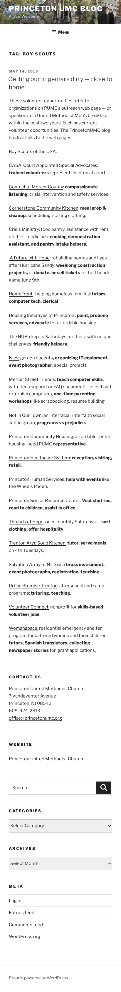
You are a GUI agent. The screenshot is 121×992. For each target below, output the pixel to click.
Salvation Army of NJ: (31, 564)
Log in (15, 900)
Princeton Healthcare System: (40, 457)
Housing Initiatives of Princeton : (42, 315)
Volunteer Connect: (29, 607)
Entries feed (21, 912)
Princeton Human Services (36, 479)
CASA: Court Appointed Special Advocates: (53, 165)
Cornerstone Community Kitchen (43, 208)
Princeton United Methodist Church (46, 758)
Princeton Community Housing (41, 436)
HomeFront (21, 294)
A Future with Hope (29, 258)
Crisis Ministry (24, 229)
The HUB (18, 336)
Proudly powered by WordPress (38, 977)
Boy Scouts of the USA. (33, 151)
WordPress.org (24, 936)
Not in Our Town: (26, 415)
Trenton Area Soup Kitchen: (37, 543)
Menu (63, 31)
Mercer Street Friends (32, 379)
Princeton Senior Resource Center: (45, 500)
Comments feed (26, 924)
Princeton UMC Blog (56, 8)
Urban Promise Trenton (33, 585)
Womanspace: (23, 628)
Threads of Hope (26, 521)
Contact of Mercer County (36, 187)
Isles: (14, 358)
